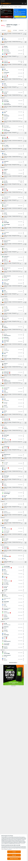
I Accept (14, 851)
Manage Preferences (14, 858)
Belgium (5, 20)
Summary (4, 30)
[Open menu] (25, 3)
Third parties (22, 843)
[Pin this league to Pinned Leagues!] (19, 25)
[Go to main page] (7, 3)
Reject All (14, 855)
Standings (21, 30)
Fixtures (15, 30)
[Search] (23, 3)
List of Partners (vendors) (6, 849)
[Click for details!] (13, 39)
